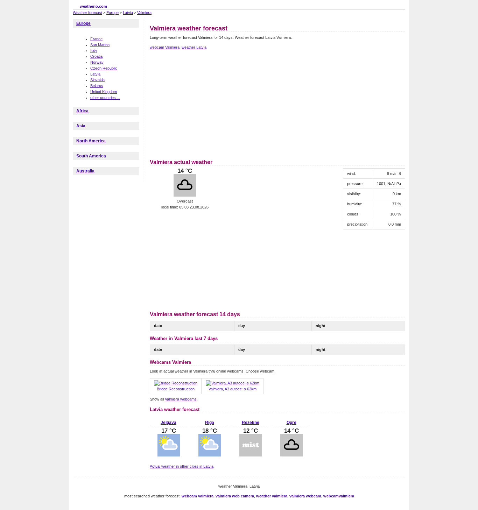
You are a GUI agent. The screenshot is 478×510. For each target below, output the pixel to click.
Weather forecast (87, 12)
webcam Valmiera (165, 47)
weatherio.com (93, 6)
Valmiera (144, 12)
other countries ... (105, 97)
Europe (112, 12)
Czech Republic (103, 68)
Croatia (96, 56)
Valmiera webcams (181, 399)
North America (91, 141)
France (96, 39)
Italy (93, 50)
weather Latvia (194, 47)
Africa (82, 110)
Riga (209, 422)
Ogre (291, 422)
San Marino (100, 45)
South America (91, 156)
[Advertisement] (208, 103)
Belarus (96, 86)
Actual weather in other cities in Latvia (181, 466)
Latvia (128, 12)
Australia (85, 171)
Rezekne (250, 422)
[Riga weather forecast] (209, 455)
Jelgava (168, 422)
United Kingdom (103, 92)
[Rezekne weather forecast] (250, 455)
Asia (80, 125)
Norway (97, 62)
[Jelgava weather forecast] (168, 455)
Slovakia (97, 80)
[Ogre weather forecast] (291, 455)
